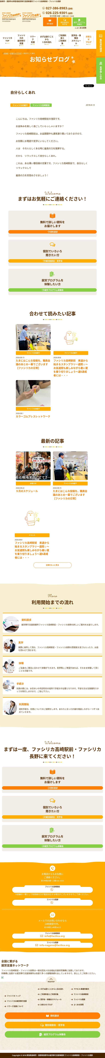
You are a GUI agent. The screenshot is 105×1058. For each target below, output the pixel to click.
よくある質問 (81, 28)
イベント (32, 535)
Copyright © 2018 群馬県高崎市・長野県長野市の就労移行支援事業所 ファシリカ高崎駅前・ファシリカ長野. (52, 1055)
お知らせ (33, 483)
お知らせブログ (88, 39)
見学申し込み (100, 73)
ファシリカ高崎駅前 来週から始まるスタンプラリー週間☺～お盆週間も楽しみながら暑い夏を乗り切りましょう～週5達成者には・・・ (70, 368)
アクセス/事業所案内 (81, 989)
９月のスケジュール (27, 491)
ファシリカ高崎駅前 (81, 994)
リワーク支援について (15, 1006)
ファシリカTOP (7, 39)
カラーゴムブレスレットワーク (33, 416)
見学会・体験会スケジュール (76, 39)
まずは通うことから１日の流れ (46, 39)
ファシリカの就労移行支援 (21, 39)
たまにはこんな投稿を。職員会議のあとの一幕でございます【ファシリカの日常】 (33, 364)
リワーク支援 (33, 39)
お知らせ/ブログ (46, 1005)
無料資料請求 (100, 45)
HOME (5, 53)
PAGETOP (51, 982)
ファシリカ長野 (79, 999)
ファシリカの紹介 (33, 353)
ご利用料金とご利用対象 (62, 39)
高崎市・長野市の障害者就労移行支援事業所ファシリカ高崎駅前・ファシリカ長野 (30, 1)
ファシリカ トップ (14, 996)
